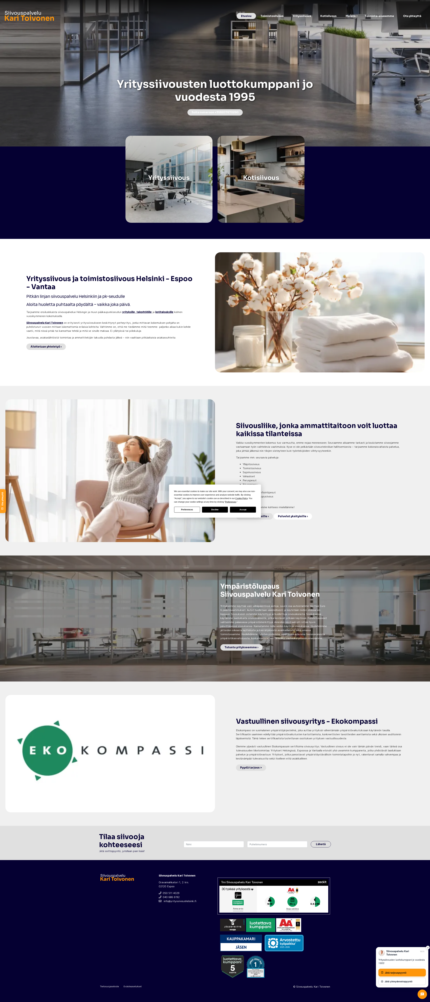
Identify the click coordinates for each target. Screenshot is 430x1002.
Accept (243, 509)
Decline (215, 509)
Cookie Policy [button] (241, 498)
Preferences (187, 509)
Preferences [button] (230, 502)
